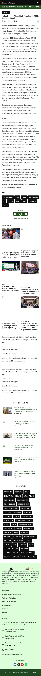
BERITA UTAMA (8, 496)
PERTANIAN (7, 553)
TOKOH (23, 557)
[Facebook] (15, 664)
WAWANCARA (32, 557)
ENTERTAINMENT (21, 520)
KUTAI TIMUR (7, 541)
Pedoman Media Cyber (9, 598)
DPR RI (17, 197)
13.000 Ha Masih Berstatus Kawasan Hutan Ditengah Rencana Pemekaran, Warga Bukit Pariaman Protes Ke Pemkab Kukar (26, 409)
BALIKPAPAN (18, 492)
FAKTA (30, 520)
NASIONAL (6, 12)
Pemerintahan (32, 201)
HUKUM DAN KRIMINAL (25, 524)
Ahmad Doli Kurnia (8, 197)
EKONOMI (16, 516)
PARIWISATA (22, 545)
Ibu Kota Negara (33, 197)
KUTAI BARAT (17, 536)
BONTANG (18, 496)
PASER (31, 545)
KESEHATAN (24, 532)
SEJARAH (7, 557)
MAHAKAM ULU (18, 541)
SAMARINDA (29, 553)
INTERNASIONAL (28, 528)
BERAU (26, 492)
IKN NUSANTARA (8, 528)
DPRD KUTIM (7, 516)
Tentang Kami (6, 605)
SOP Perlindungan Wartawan (11, 594)
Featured (24, 197)
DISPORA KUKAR (25, 508)
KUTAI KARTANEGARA (30, 536)
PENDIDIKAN (24, 549)
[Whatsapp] (26, 664)
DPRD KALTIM (17, 512)
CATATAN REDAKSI (29, 496)
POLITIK (15, 553)
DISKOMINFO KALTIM (22, 500)
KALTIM (16, 532)
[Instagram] (18, 664)
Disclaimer (5, 609)
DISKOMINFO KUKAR (9, 504)
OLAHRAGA (7, 545)
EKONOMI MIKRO (8, 520)
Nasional (18, 201)
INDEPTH (18, 528)
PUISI (22, 553)
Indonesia (10, 201)
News (24, 201)
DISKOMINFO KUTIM (23, 504)
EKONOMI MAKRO (27, 516)
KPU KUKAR (7, 536)
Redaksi (4, 612)
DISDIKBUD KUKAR (9, 500)
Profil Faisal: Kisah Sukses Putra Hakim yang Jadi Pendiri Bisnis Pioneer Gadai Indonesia (25, 473)
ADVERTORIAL (8, 492)
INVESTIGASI (7, 532)
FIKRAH (14, 524)
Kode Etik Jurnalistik (9, 602)
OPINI (14, 545)
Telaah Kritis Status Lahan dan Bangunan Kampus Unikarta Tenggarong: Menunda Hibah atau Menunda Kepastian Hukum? (25, 435)
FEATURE (6, 524)
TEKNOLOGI (15, 557)
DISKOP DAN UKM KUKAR (11, 508)
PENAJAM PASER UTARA (11, 549)
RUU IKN (5, 205)
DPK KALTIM (7, 512)
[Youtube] (22, 664)
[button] (38, 2)
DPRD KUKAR (27, 512)
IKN (4, 201)
